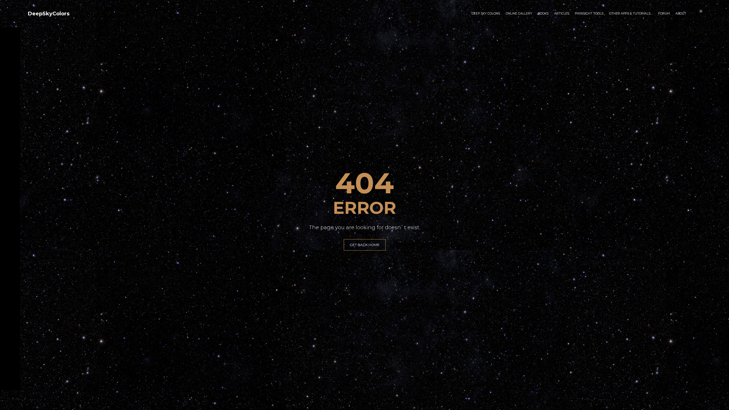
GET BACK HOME (365, 245)
